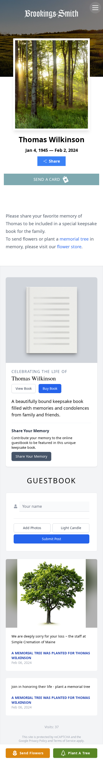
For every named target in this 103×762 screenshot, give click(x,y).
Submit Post (51, 539)
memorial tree (74, 239)
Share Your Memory (31, 456)
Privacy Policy (38, 741)
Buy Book (50, 388)
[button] (51, 593)
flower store (69, 246)
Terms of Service (64, 741)
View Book (24, 388)
